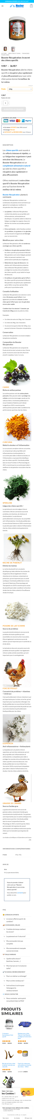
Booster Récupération (11, 195)
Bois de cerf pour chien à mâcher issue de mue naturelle (8, 1065)
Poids (3, 89)
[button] (2, 6)
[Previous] (4, 29)
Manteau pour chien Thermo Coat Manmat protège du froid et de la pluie (24, 1036)
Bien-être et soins (14, 53)
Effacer (31, 85)
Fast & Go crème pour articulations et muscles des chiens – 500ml (24, 1065)
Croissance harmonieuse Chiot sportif (7, 1035)
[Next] (29, 29)
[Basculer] (4, 919)
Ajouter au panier (14, 109)
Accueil (4, 53)
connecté (20, 893)
